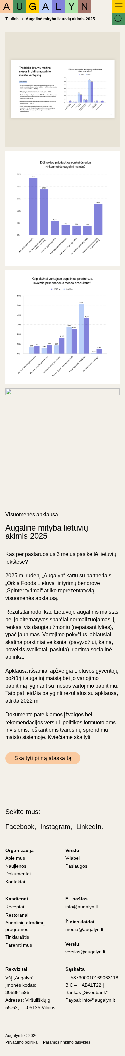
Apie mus (15, 858)
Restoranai (16, 915)
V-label (72, 858)
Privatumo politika (21, 1042)
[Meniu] (118, 6)
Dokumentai (18, 873)
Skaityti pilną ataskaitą (42, 758)
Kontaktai (15, 881)
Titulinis (12, 19)
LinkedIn (88, 826)
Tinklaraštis (17, 937)
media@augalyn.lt (84, 929)
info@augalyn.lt (81, 906)
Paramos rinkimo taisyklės (66, 1042)
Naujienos (15, 866)
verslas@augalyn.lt (85, 951)
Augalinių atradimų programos (25, 926)
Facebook (19, 826)
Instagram (55, 826)
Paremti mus (18, 945)
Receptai (14, 906)
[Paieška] (118, 19)
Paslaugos (76, 866)
